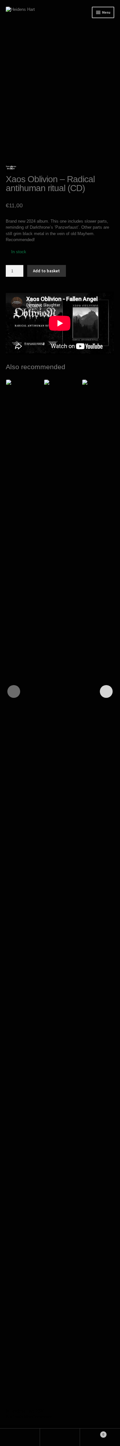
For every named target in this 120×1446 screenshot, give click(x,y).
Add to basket (46, 271)
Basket (92, 1432)
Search (60, 1437)
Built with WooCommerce (29, 1416)
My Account (20, 1437)
